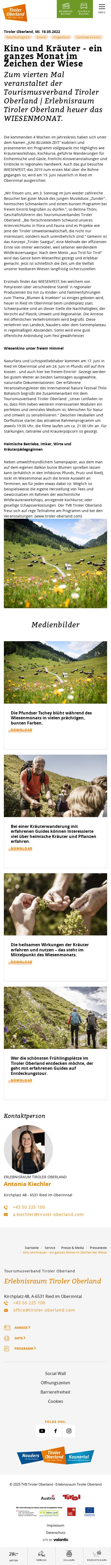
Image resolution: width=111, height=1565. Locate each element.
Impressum (55, 1525)
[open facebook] (55, 1431)
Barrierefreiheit (55, 1392)
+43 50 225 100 (29, 1207)
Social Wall (55, 1373)
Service (50, 1248)
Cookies (55, 1401)
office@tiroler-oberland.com (44, 1310)
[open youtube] (42, 1431)
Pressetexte (98, 1248)
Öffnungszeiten (55, 1383)
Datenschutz (55, 1532)
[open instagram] (69, 1431)
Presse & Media (72, 1248)
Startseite (32, 1248)
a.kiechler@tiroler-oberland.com (48, 1214)
